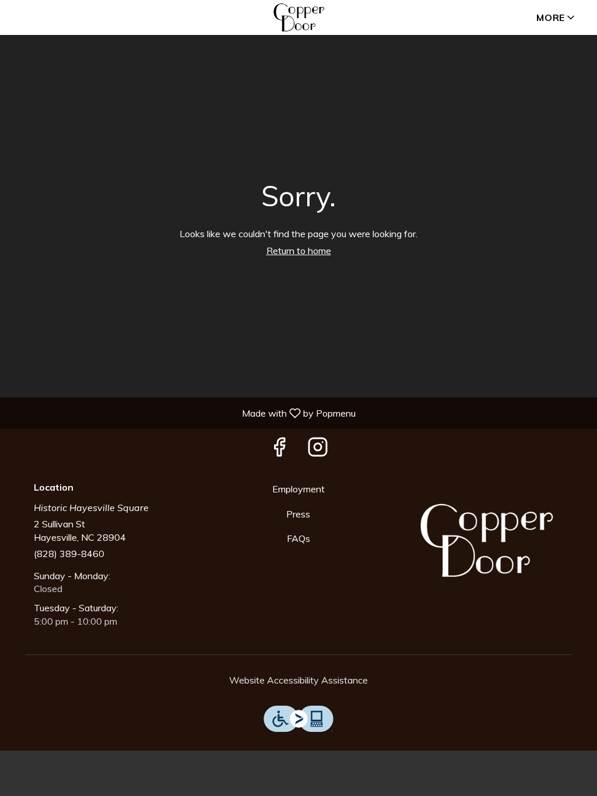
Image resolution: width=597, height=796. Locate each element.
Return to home (298, 250)
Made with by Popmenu (182, 412)
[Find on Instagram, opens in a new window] (317, 449)
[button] (556, 17)
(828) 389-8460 (69, 553)
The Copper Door (486, 540)
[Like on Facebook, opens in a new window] (279, 449)
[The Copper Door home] (298, 17)
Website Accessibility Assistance (298, 680)
